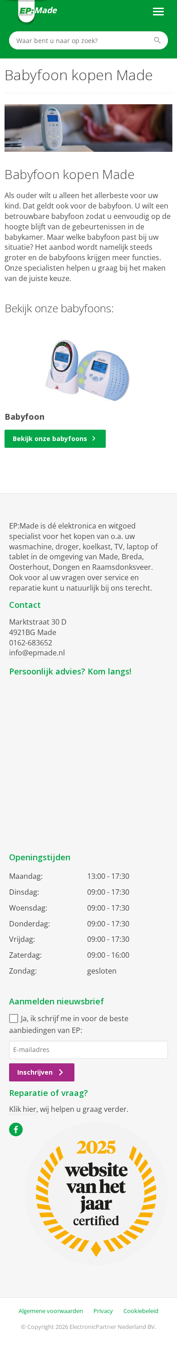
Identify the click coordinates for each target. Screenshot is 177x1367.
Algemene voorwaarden (51, 1311)
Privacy (103, 1311)
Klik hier (22, 1109)
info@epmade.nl (37, 653)
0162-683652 (30, 643)
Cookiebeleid (140, 1311)
